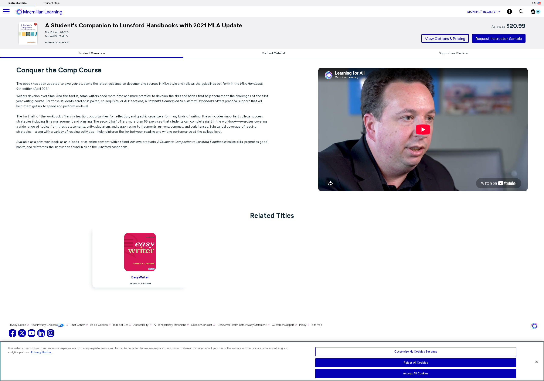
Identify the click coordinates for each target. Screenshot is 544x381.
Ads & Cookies (99, 324)
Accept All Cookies (415, 373)
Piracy (302, 324)
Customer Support (283, 324)
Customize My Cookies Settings (415, 351)
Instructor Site (17, 2)
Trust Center (77, 324)
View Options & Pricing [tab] (445, 38)
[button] (521, 11)
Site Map (317, 324)
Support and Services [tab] (454, 53)
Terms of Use (120, 324)
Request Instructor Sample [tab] (499, 38)
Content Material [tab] (273, 53)
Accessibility (141, 324)
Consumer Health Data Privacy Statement (241, 324)
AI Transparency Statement (170, 324)
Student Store (52, 2)
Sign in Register (482, 12)
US (534, 3)
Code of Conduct (201, 324)
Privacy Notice (17, 324)
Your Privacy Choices (44, 324)
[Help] (509, 11)
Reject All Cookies (416, 362)
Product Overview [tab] (91, 53)
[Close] (536, 362)
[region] (272, 361)
